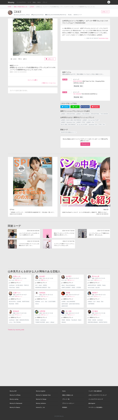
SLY (36, 285)
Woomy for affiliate (15, 395)
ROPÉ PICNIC (25, 301)
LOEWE (63, 301)
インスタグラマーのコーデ (95, 399)
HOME (9, 6)
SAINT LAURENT (66, 287)
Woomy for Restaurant (16, 403)
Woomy (11, 2)
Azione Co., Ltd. (40, 407)
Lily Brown (12, 285)
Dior (104, 124)
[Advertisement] (85, 55)
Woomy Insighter (40, 391)
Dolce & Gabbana (70, 285)
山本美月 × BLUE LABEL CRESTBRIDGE (71, 120)
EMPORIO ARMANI (93, 322)
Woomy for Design (41, 399)
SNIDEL (45, 285)
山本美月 (32, 6)
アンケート (85, 144)
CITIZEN (78, 287)
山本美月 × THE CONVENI (82, 113)
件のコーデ (18, 280)
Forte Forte (12, 287)
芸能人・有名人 (37, 2)
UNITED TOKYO (103, 322)
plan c (47, 322)
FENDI (63, 320)
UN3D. (17, 287)
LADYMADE (91, 303)
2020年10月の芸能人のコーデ (68, 132)
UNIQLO (90, 301)
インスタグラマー (21, 2)
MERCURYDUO (92, 285)
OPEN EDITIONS (77, 81)
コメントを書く (33, 80)
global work (65, 306)
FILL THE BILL (17, 322)
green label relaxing (74, 303)
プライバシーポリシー (68, 403)
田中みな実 (95, 276)
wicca (37, 303)
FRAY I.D (26, 285)
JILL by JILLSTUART (82, 124)
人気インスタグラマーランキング (97, 395)
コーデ (29, 2)
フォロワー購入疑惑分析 (95, 391)
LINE (75, 106)
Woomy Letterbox (41, 403)
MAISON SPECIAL (24, 320)
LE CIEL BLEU (19, 285)
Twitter (66, 106)
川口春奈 (95, 311)
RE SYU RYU (12, 301)
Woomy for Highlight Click (43, 395)
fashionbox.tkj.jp (103, 38)
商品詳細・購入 (78, 86)
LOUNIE (19, 301)
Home (63, 391)
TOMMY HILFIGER (40, 322)
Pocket (96, 106)
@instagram (91, 403)
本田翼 (68, 293)
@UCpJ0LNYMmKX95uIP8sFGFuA (56, 14)
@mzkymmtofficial (38, 14)
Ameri (40, 285)
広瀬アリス (16, 293)
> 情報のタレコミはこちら (48, 83)
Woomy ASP (13, 391)
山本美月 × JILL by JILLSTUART (90, 120)
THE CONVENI (77, 94)
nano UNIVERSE (71, 301)
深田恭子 (95, 293)
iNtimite (68, 320)
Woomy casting (14, 399)
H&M (17, 320)
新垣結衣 (16, 311)
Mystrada (11, 303)
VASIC (16, 303)
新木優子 (42, 276)
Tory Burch (74, 320)
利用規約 (64, 407)
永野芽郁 (42, 311)
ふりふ (10, 322)
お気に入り (105, 11)
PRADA (37, 320)
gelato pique (65, 303)
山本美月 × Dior (90, 122)
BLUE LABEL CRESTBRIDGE (68, 124)
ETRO (100, 124)
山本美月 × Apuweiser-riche (68, 122)
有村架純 (42, 293)
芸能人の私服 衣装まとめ (20, 6)
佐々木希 (69, 311)
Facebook (86, 106)
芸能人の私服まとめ (67, 395)
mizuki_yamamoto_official (22, 14)
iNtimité (64, 322)
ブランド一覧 (65, 399)
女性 (70, 14)
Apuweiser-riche (93, 124)
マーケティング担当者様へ (95, 407)
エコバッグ (76, 79)
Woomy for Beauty (15, 407)
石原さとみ (16, 276)
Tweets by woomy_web (16, 330)
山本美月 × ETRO (80, 122)
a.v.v (42, 301)
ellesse (52, 322)
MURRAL (37, 301)
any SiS (97, 287)
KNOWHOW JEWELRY (41, 287)
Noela (103, 285)
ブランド (44, 2)
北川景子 (69, 276)
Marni (63, 285)
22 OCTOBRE (51, 301)
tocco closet (91, 287)
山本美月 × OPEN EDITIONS (68, 113)
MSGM (94, 320)
